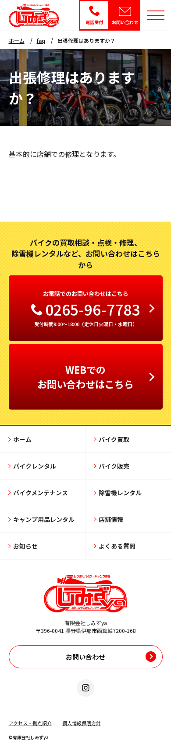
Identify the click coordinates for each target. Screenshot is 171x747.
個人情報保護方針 (81, 722)
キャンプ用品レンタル (44, 519)
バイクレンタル (34, 466)
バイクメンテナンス (40, 492)
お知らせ (25, 546)
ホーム (17, 40)
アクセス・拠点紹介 (30, 722)
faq (41, 40)
